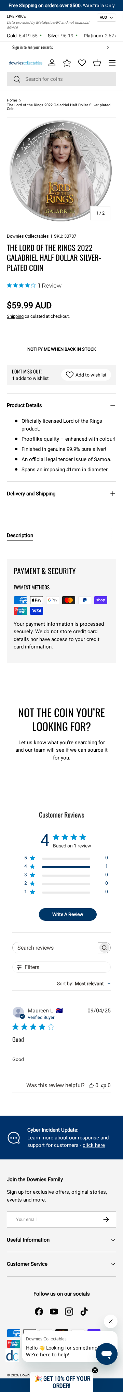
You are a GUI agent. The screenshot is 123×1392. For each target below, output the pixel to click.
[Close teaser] (95, 1370)
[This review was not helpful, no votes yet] (103, 1085)
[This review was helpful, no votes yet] (91, 1085)
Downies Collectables (28, 236)
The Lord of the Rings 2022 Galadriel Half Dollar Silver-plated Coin (58, 107)
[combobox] (61, 79)
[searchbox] (55, 947)
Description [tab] (20, 535)
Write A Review (67, 914)
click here (94, 1145)
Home (12, 100)
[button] (97, 62)
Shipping (15, 316)
